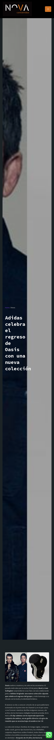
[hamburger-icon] (48, 9)
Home (7, 307)
